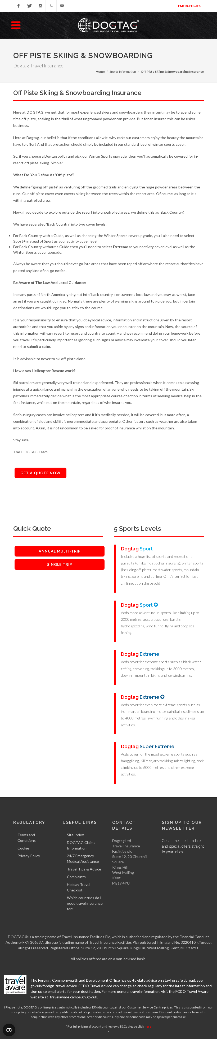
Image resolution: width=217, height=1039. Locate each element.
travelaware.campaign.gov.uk (73, 997)
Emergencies (189, 6)
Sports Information (123, 72)
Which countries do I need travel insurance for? (85, 903)
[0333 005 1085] (51, 6)
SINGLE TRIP (59, 564)
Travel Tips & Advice (84, 869)
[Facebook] (18, 6)
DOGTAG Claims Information (81, 845)
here (147, 1026)
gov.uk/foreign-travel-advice (53, 986)
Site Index (75, 835)
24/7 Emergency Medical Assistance (83, 858)
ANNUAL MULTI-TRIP (60, 551)
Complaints (76, 876)
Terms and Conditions (26, 838)
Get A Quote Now (40, 473)
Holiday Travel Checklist (78, 887)
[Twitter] (29, 6)
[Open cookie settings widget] (9, 1030)
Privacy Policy (28, 855)
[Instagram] (40, 6)
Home (100, 72)
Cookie (23, 848)
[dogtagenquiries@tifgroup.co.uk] (62, 6)
